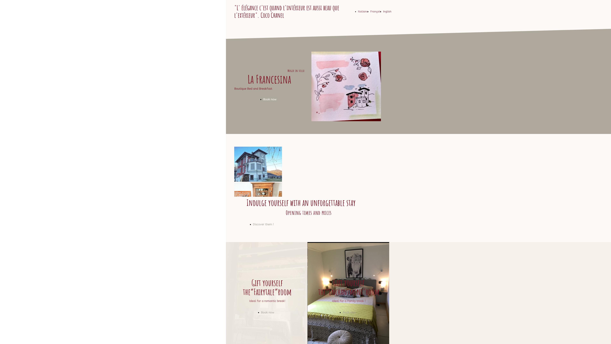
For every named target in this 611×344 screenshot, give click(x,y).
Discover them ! (263, 224)
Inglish (387, 11)
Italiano (363, 11)
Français (375, 11)
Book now (270, 99)
